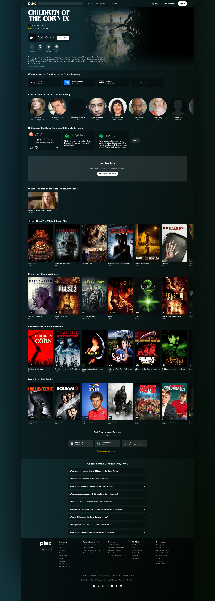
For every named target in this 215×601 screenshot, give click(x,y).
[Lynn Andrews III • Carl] (97, 109)
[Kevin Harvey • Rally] (138, 109)
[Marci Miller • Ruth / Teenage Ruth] (37, 109)
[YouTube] (121, 586)
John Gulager (40, 66)
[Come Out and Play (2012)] (147, 245)
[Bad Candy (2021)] (40, 245)
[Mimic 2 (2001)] (147, 298)
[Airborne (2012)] (174, 245)
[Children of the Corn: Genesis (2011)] (120, 245)
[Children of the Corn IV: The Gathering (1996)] (120, 351)
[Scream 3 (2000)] (67, 404)
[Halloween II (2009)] (40, 404)
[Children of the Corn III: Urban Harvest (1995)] (94, 351)
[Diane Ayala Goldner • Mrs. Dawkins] (117, 109)
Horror (44, 25)
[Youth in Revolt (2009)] (94, 404)
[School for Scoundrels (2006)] (174, 404)
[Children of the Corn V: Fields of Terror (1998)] (147, 351)
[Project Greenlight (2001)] (94, 298)
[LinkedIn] (116, 586)
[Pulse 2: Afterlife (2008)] (67, 298)
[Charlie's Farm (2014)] (94, 245)
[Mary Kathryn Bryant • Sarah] (77, 109)
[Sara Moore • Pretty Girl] (178, 109)
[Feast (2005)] (120, 298)
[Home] (32, 3)
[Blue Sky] (107, 586)
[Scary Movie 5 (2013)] (147, 404)
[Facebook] (112, 586)
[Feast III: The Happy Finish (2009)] (174, 298)
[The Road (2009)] (120, 404)
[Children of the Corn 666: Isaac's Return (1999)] (174, 351)
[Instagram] (94, 586)
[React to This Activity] (31, 147)
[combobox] (62, 3)
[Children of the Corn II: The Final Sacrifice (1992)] (67, 351)
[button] (56, 48)
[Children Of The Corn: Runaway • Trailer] (43, 203)
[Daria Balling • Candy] (158, 109)
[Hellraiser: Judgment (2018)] (40, 298)
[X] (103, 586)
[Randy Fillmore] (31, 134)
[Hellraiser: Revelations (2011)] (67, 245)
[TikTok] (98, 586)
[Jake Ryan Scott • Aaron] (57, 109)
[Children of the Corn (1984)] (40, 351)
